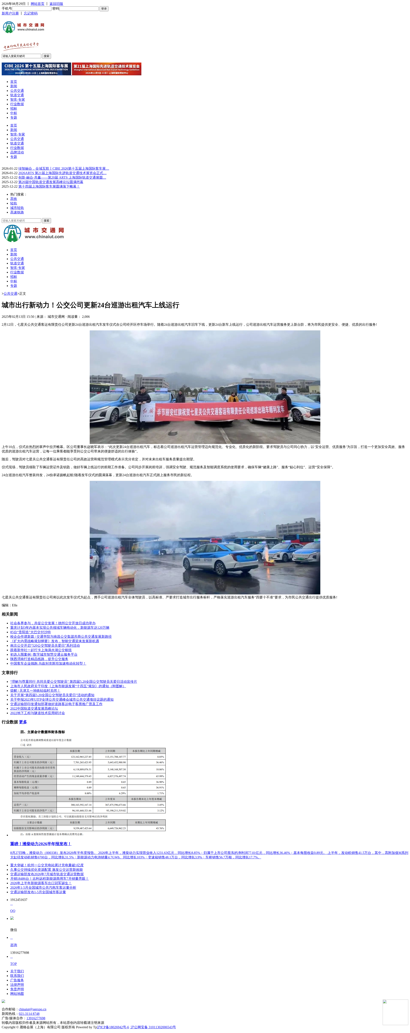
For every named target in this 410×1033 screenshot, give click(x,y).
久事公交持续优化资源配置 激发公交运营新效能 (46, 869)
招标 (13, 108)
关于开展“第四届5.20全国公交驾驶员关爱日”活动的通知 (52, 695)
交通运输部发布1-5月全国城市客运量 (38, 892)
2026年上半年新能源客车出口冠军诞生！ (41, 883)
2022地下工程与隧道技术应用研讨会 (37, 713)
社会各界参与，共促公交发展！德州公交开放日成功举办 (53, 623)
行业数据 (17, 104)
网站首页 (37, 4)
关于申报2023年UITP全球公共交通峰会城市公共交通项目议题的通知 (62, 699)
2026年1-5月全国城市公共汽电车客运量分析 (43, 887)
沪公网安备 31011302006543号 (153, 1027)
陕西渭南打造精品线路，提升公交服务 (39, 659)
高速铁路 (17, 212)
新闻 (13, 86)
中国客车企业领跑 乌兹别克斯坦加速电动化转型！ (48, 663)
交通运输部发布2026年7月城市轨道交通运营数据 (47, 874)
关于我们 (17, 971)
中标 (13, 113)
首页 (13, 81)
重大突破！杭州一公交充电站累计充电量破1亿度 (47, 865)
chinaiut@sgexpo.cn (32, 1009)
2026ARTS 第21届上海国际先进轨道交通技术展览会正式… (62, 173)
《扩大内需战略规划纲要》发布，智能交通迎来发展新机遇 (54, 641)
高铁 (13, 199)
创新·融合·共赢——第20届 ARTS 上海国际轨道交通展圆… (62, 177)
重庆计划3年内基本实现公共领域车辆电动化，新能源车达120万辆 (59, 627)
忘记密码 (31, 13)
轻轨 (13, 203)
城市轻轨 (17, 208)
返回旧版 (56, 4)
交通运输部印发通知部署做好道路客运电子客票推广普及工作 (56, 704)
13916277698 (35, 1018)
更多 (23, 722)
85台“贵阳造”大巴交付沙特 (30, 632)
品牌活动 (17, 152)
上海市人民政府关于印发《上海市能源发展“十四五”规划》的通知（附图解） (68, 686)
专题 (13, 117)
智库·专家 (17, 99)
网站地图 (17, 993)
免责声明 (17, 989)
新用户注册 (10, 13)
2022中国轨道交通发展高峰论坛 (34, 708)
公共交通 (17, 90)
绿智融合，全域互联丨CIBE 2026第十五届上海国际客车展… (63, 168)
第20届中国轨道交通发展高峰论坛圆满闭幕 (50, 182)
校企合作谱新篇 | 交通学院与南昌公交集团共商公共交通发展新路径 (61, 636)
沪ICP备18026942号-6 (113, 1027)
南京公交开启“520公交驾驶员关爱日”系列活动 (45, 645)
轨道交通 (17, 95)
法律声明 (17, 984)
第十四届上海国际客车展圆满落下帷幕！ (49, 186)
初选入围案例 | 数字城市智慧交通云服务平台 (44, 654)
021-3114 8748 (29, 1013)
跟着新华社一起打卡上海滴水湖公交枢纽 (41, 650)
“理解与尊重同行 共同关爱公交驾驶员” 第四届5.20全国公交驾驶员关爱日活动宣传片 (73, 681)
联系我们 (17, 976)
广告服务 (17, 980)
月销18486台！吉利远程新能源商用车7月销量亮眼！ (49, 878)
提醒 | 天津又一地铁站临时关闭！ (35, 690)
